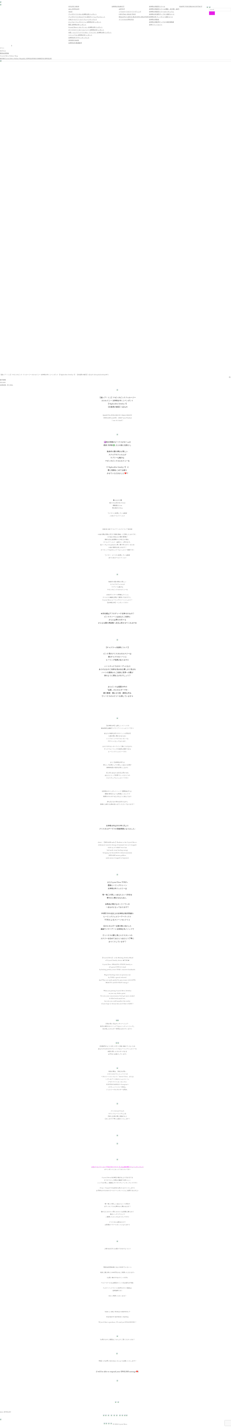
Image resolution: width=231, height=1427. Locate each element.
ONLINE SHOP (73, 6)
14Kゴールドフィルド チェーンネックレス (82, 19)
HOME (2, 58)
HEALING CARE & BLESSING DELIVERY (134, 17)
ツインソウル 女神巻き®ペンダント (80, 35)
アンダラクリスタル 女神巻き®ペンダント (82, 14)
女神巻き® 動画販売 (75, 43)
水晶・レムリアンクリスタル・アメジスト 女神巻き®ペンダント (90, 32)
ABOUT (121, 6)
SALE (70, 12)
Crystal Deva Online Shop (14, 58)
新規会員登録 (4, 53)
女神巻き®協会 (154, 19)
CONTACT (198, 6)
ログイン (3, 51)
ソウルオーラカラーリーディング (130, 12)
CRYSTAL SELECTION (127, 14)
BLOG (192, 6)
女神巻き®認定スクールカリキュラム (161, 12)
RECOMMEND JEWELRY (43, 58)
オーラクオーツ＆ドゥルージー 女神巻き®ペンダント (86, 30)
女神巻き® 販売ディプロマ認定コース (161, 14)
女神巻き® (115, 6)
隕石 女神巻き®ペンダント (77, 25)
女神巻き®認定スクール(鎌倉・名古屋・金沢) (164, 9)
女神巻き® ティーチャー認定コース (161, 17)
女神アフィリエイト (155, 25)
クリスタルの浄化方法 (126, 19)
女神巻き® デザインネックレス (78, 38)
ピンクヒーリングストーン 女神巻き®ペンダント (84, 22)
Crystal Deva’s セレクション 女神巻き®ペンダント (85, 27)
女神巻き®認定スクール (157, 6)
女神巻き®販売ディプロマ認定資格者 (161, 22)
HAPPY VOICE (184, 6)
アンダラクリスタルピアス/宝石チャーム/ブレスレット (86, 17)
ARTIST (122, 9)
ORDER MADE (73, 40)
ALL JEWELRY (73, 9)
